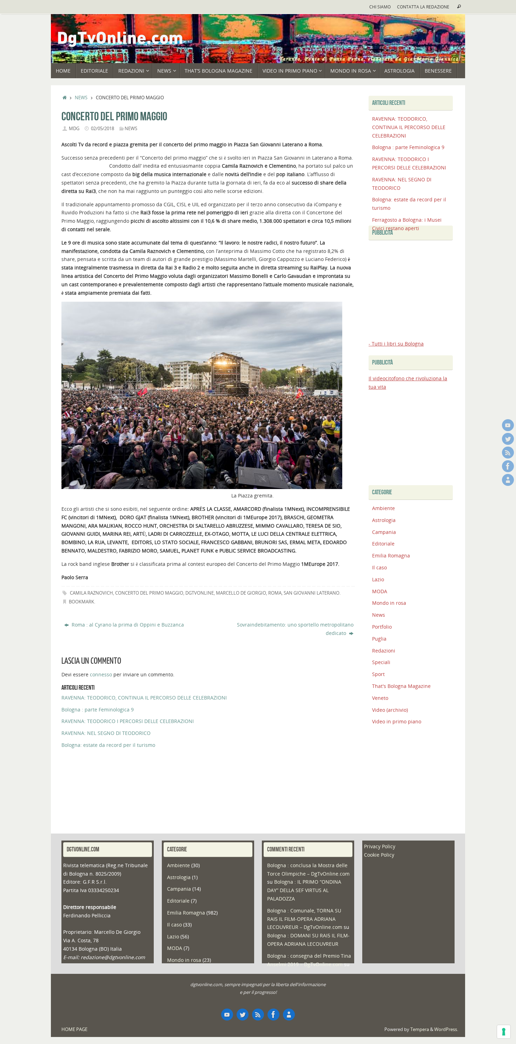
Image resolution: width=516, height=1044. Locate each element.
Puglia (379, 638)
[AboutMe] (508, 480)
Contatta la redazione (423, 6)
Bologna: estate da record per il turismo (108, 745)
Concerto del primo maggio (149, 593)
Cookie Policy (379, 854)
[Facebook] (508, 466)
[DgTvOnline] (508, 425)
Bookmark (81, 602)
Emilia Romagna (391, 555)
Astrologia (384, 520)
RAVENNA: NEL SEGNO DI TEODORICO (106, 733)
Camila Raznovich (91, 593)
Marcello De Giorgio (241, 593)
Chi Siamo (380, 6)
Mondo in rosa (389, 603)
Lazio (378, 579)
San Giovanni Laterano (311, 593)
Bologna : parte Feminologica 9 (97, 709)
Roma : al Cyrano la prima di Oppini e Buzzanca (127, 624)
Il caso (379, 567)
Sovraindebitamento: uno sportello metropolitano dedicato (295, 628)
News (81, 98)
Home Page (74, 1029)
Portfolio (382, 626)
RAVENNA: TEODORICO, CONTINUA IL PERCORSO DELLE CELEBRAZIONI (144, 697)
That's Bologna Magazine (401, 686)
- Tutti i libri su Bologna (396, 343)
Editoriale (383, 543)
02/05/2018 (102, 129)
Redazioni (383, 650)
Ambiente (383, 508)
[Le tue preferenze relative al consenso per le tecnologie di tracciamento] (503, 1031)
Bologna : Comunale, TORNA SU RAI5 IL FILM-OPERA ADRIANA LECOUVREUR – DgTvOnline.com (304, 919)
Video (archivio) (390, 710)
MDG (74, 129)
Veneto (380, 698)
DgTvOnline (199, 593)
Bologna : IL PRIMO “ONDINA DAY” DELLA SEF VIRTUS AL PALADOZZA (304, 890)
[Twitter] (508, 439)
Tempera (419, 1029)
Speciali (381, 662)
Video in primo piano (396, 721)
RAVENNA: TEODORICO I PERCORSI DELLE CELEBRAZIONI (127, 721)
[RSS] (508, 453)
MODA (379, 591)
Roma (275, 593)
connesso (101, 674)
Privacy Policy (379, 846)
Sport (378, 674)
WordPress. (446, 1029)
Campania (384, 532)
